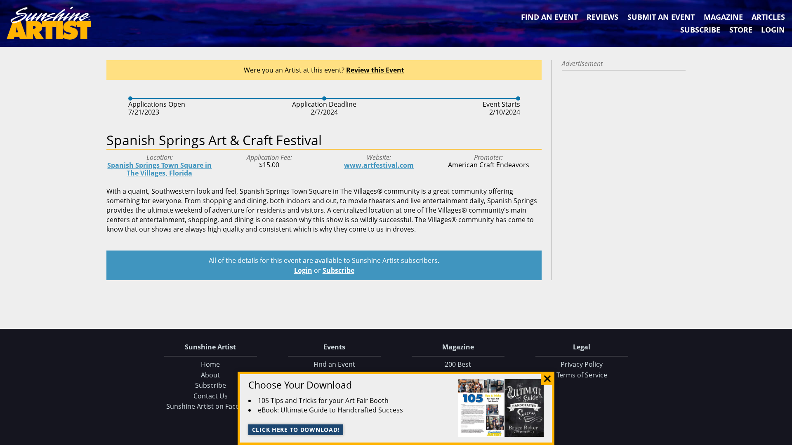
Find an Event (549, 17)
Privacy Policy (582, 364)
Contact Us (210, 395)
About (210, 374)
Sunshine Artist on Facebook (210, 406)
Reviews (602, 17)
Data (782, 437)
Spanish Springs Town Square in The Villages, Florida (159, 169)
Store (740, 30)
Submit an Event (661, 17)
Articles (768, 17)
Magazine (723, 17)
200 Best (458, 364)
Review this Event (375, 70)
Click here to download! (296, 429)
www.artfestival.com (379, 165)
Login (773, 30)
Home (210, 364)
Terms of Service (581, 374)
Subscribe (700, 30)
